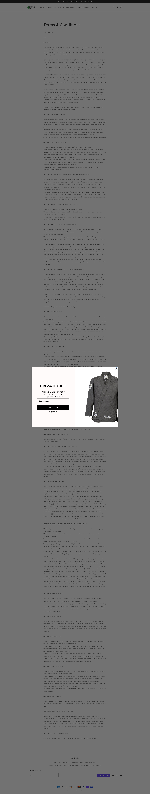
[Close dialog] (116, 368)
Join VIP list (53, 407)
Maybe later (53, 411)
